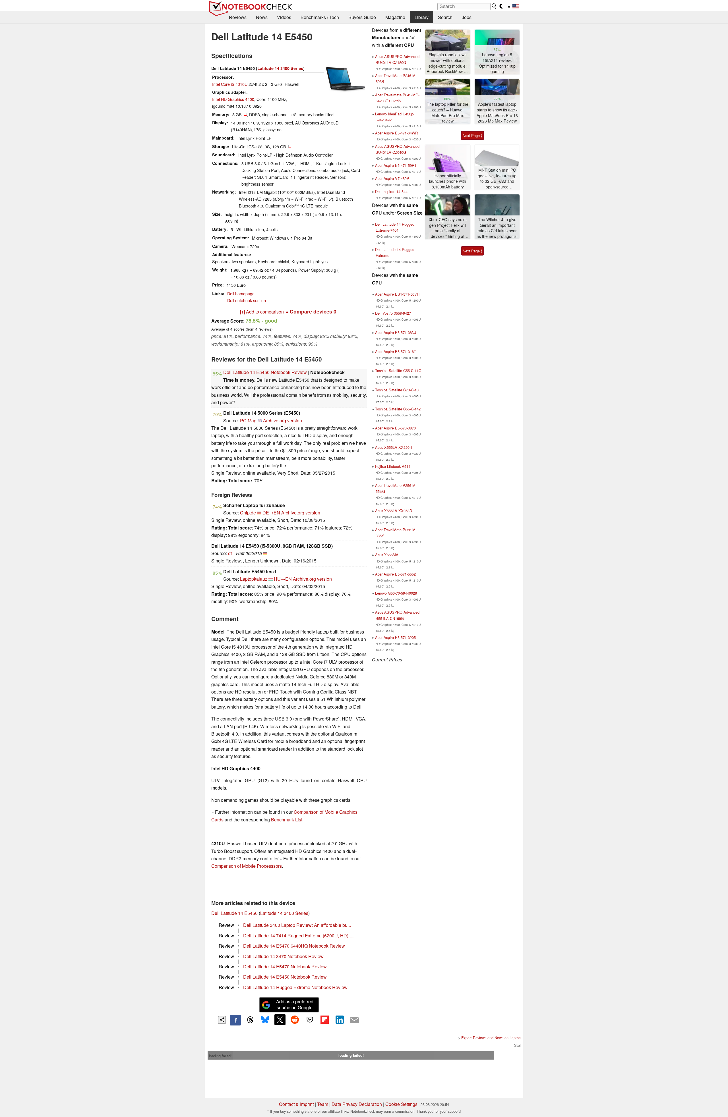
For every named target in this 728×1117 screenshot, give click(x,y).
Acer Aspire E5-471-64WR (396, 133)
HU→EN (283, 579)
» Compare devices (311, 311)
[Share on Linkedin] (339, 1019)
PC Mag (248, 420)
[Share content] (222, 1020)
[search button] (494, 6)
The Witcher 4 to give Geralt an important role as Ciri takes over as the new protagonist (497, 228)
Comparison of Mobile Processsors (246, 866)
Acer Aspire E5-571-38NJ (395, 332)
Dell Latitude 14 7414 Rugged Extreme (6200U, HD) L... (299, 935)
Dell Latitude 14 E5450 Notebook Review (265, 372)
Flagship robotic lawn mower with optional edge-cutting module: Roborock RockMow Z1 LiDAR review (448, 63)
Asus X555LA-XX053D (393, 510)
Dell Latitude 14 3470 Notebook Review (283, 956)
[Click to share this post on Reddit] (294, 1019)
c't (230, 553)
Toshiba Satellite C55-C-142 (398, 409)
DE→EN (271, 512)
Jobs (466, 17)
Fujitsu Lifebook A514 (392, 466)
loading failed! (220, 1055)
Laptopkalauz (253, 579)
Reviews (238, 17)
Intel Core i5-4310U (229, 84)
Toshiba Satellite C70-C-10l (397, 390)
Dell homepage (241, 293)
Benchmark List (286, 819)
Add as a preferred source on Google (294, 1004)
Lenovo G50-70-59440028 (396, 593)
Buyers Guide (362, 17)
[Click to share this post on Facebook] (235, 1020)
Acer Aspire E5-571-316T (395, 351)
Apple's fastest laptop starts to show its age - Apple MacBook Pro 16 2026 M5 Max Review (497, 112)
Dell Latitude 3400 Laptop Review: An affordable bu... (297, 925)
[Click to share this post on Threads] (250, 1020)
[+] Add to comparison (262, 311)
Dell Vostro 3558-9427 (393, 313)
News (262, 17)
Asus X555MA (386, 554)
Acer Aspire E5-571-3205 (395, 637)
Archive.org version (282, 420)
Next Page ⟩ (472, 135)
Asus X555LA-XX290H (393, 447)
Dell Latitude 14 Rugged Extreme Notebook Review (295, 987)
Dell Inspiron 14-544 (391, 191)
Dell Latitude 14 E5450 (234, 913)
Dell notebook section (246, 300)
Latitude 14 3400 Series (280, 68)
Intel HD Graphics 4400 (233, 99)
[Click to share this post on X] (279, 1019)
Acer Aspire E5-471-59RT (396, 165)
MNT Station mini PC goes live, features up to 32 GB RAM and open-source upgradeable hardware (497, 178)
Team (322, 1104)
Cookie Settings (401, 1104)
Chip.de (248, 512)
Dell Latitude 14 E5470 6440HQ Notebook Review (294, 945)
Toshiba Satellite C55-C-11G (398, 370)
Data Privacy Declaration (357, 1104)
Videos (284, 17)
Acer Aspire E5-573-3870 (395, 428)
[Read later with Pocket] (309, 1019)
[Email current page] (354, 1020)
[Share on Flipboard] (324, 1019)
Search (445, 17)
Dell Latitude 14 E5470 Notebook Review (285, 966)
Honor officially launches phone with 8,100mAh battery (447, 181)
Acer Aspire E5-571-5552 (395, 574)
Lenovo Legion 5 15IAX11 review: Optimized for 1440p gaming (497, 63)
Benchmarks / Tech (320, 17)
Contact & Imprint (296, 1104)
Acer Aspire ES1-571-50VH (397, 294)
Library (422, 17)
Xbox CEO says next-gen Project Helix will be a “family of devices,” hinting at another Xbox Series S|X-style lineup (448, 228)
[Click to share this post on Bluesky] (265, 1020)
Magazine (395, 17)
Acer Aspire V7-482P (392, 178)
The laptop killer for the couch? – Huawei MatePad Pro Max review (447, 112)
